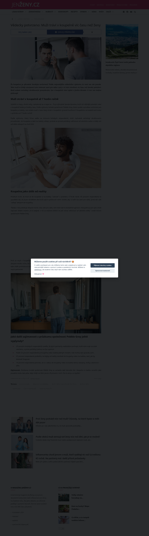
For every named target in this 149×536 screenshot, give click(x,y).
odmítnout (37, 269)
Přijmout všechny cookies (102, 265)
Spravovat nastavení (102, 271)
